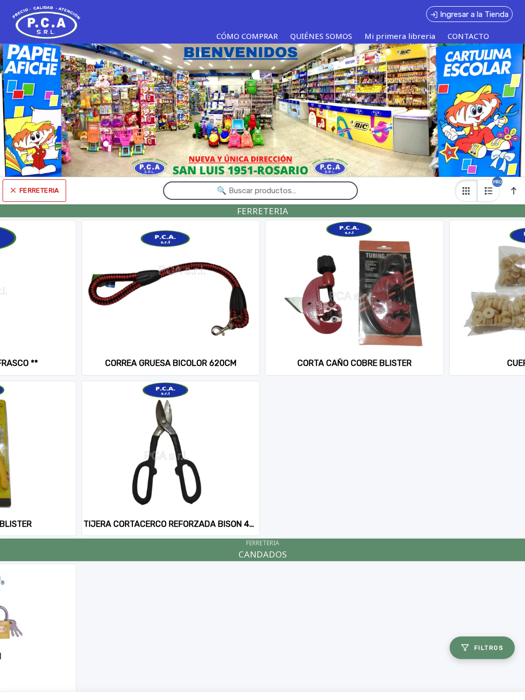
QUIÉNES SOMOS (321, 36)
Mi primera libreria (400, 36)
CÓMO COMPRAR (247, 36)
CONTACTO (468, 36)
